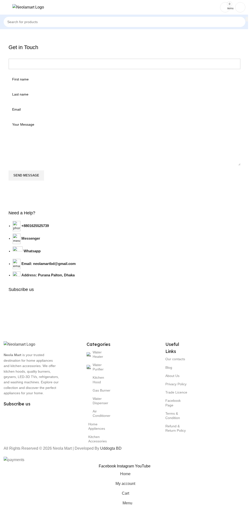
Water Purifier (98, 367)
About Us (172, 376)
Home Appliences (96, 426)
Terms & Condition (172, 416)
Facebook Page (173, 403)
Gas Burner (101, 390)
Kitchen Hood (98, 380)
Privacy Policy (176, 384)
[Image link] (19, 344)
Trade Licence (176, 392)
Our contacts (175, 359)
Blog (168, 367)
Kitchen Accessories (97, 439)
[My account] (240, 7)
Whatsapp (32, 251)
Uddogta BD (111, 448)
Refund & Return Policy (175, 428)
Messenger (30, 238)
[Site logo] (28, 7)
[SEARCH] (247, 19)
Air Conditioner (101, 413)
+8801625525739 (35, 226)
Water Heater (98, 354)
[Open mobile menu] (5, 7)
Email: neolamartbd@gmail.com (48, 264)
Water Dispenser (100, 401)
